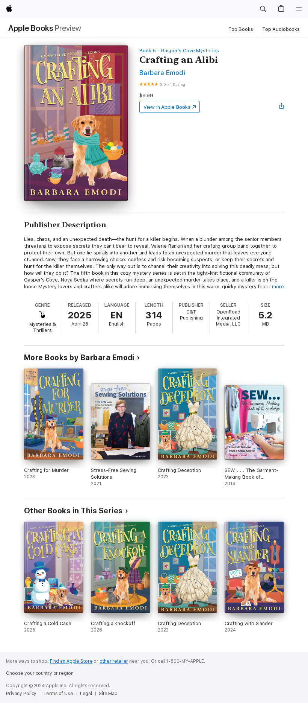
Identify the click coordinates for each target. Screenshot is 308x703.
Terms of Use (58, 693)
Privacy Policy (21, 693)
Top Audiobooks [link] (281, 29)
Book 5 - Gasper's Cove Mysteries (179, 50)
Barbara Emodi (162, 72)
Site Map (108, 693)
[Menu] (299, 9)
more (278, 286)
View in (166, 107)
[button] (263, 9)
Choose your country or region (40, 673)
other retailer (114, 661)
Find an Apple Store (71, 661)
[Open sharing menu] (281, 106)
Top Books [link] (240, 29)
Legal (86, 693)
